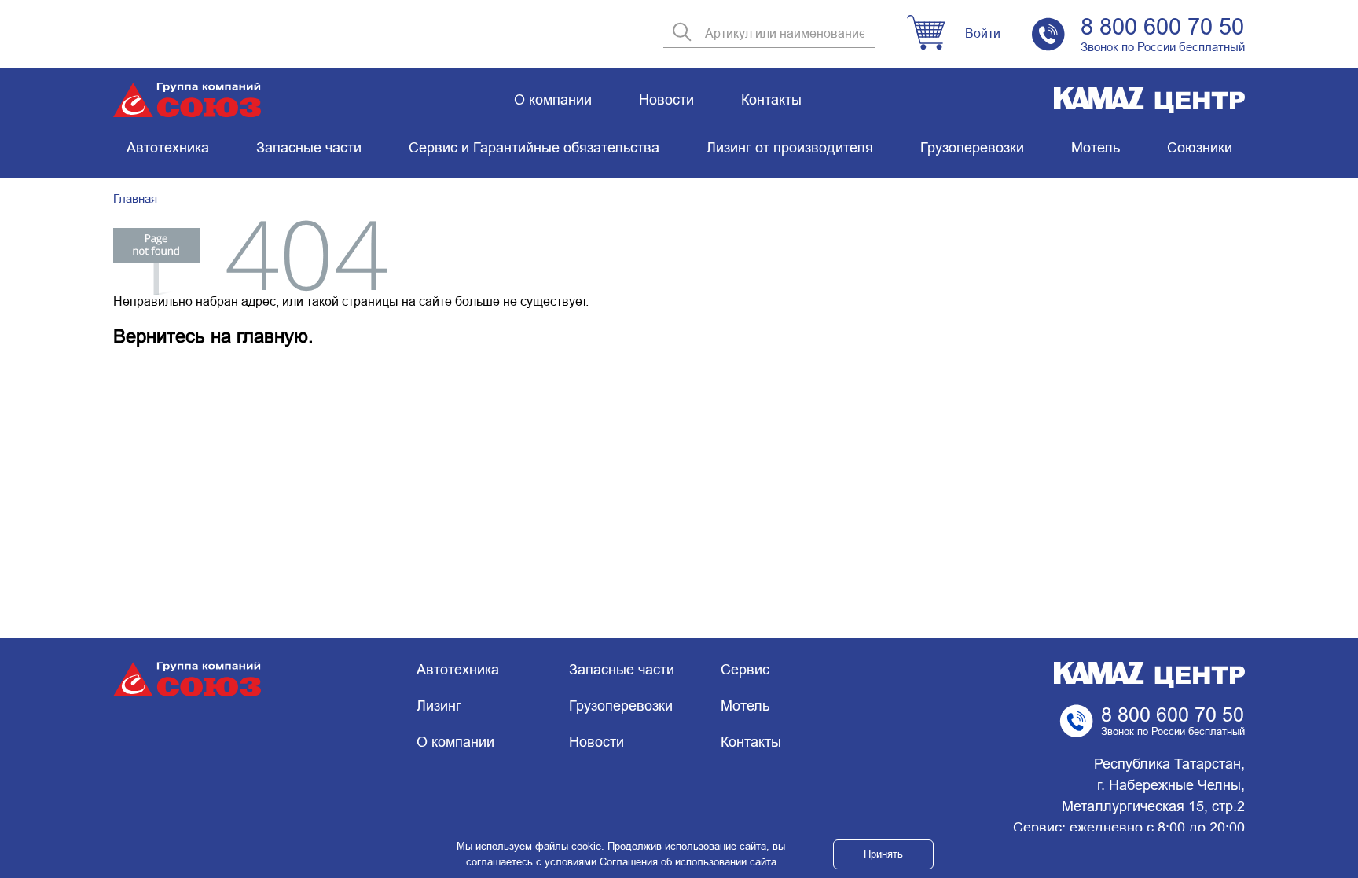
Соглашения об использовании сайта (688, 862)
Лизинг (439, 706)
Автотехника (168, 148)
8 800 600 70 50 (1162, 26)
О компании (553, 100)
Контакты (771, 100)
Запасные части (309, 148)
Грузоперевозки (972, 148)
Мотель (1095, 148)
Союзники (1199, 148)
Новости (666, 100)
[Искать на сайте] (682, 33)
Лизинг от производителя (790, 148)
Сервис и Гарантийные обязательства (534, 148)
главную (272, 336)
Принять (883, 854)
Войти (982, 33)
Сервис (745, 670)
